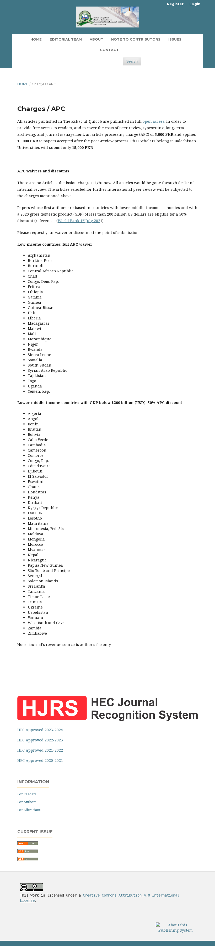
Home (36, 39)
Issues (174, 39)
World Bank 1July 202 (79, 220)
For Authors (26, 801)
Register (175, 4)
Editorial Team (66, 39)
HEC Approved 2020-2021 (40, 760)
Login (195, 4)
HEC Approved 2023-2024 (40, 729)
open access (153, 121)
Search (132, 61)
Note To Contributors (135, 39)
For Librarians (29, 809)
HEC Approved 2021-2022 (40, 750)
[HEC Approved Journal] (107, 719)
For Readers (26, 794)
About (96, 39)
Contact (109, 50)
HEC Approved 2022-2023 (40, 739)
